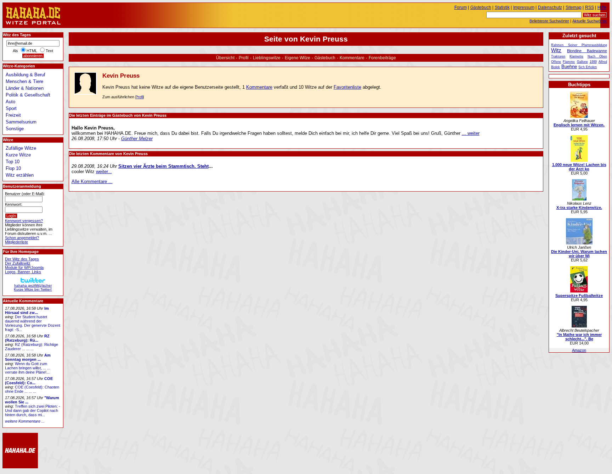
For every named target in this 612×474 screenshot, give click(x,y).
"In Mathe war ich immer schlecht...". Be (579, 336)
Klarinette (576, 56)
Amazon (579, 350)
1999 (593, 62)
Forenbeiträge (382, 57)
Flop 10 (13, 168)
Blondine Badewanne (587, 51)
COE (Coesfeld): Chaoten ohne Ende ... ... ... (32, 389)
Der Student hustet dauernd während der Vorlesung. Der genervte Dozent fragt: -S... (32, 323)
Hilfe (601, 7)
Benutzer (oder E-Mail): (25, 194)
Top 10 (12, 161)
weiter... (104, 171)
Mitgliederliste (16, 242)
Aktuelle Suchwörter (589, 21)
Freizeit (13, 115)
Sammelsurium (21, 122)
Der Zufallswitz (17, 263)
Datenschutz (550, 7)
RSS (589, 7)
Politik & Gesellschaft (28, 95)
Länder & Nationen (25, 88)
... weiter (471, 133)
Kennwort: (13, 204)
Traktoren (558, 56)
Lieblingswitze (266, 57)
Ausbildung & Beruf (25, 74)
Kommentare (352, 57)
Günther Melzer (137, 138)
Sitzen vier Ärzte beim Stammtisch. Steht (163, 166)
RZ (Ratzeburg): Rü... (27, 338)
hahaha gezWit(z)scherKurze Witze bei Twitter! (33, 287)
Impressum (523, 7)
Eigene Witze (297, 57)
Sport (11, 108)
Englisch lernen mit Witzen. (579, 125)
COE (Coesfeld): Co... (29, 380)
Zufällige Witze (21, 148)
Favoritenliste (347, 87)
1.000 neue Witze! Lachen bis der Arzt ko (579, 166)
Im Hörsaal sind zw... (27, 310)
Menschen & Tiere (24, 81)
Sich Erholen (587, 67)
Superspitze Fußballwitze (579, 295)
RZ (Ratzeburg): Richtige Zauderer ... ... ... (31, 346)
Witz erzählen (20, 175)
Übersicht (225, 57)
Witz (556, 50)
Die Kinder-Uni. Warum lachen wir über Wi (579, 253)
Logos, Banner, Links (23, 272)
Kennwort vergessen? (24, 221)
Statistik (502, 7)
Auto (10, 101)
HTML (32, 51)
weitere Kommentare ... (25, 421)
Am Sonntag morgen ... (28, 357)
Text (49, 51)
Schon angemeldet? (22, 238)
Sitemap (574, 7)
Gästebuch (324, 57)
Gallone (582, 62)
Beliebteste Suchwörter (549, 21)
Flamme (569, 62)
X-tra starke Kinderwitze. (579, 207)
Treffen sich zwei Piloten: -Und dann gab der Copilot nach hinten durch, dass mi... (32, 410)
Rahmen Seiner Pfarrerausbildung (579, 45)
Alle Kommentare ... (92, 181)
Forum (460, 7)
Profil (244, 57)
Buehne (569, 66)
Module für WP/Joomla (24, 267)
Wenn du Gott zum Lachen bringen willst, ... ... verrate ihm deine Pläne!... (27, 368)
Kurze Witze (18, 155)
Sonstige (15, 128)
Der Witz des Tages (22, 259)
